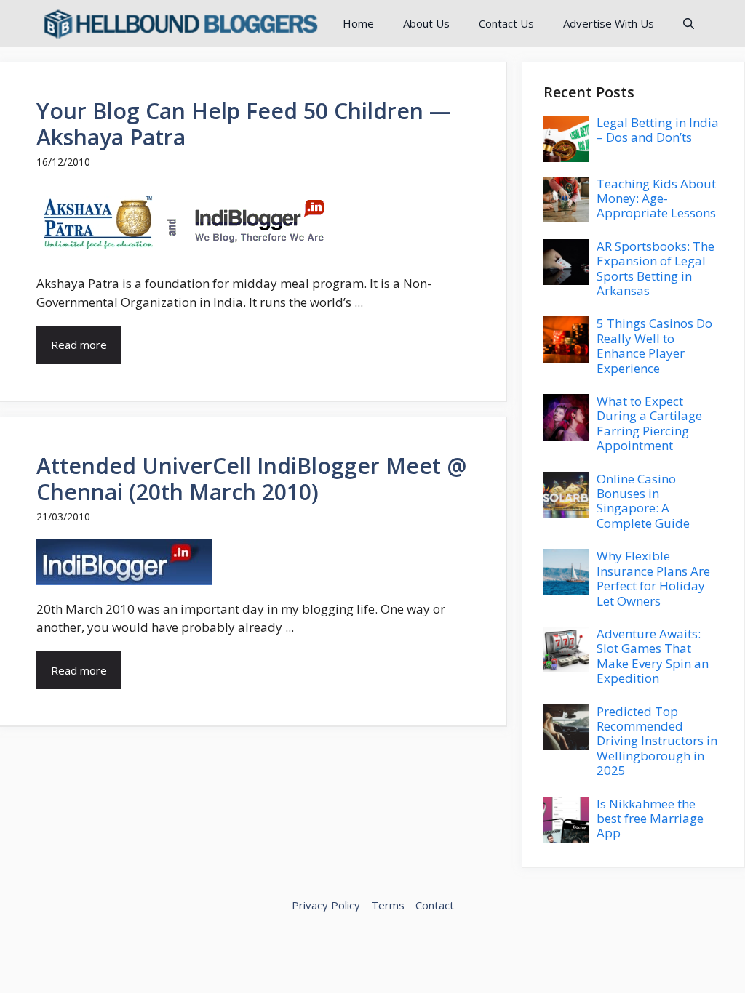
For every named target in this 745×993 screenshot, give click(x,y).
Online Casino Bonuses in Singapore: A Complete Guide (643, 500)
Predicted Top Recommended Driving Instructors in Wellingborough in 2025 (657, 741)
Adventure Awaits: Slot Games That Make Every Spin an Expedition (653, 655)
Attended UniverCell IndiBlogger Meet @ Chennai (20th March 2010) (251, 479)
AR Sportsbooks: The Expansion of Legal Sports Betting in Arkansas (655, 268)
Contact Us (506, 23)
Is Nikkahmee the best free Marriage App (650, 818)
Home (358, 23)
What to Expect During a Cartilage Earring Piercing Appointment (649, 423)
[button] (689, 23)
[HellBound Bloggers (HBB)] (179, 23)
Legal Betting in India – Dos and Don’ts (658, 129)
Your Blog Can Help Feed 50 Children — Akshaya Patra (243, 124)
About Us (426, 23)
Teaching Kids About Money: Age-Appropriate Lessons (656, 198)
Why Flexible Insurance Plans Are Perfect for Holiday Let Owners (653, 577)
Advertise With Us (608, 23)
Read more (79, 344)
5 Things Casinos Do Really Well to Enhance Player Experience (654, 345)
